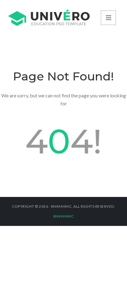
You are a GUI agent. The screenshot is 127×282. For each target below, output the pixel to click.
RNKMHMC (63, 216)
